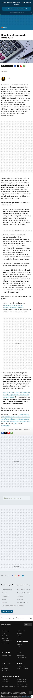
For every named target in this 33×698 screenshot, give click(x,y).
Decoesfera (5, 668)
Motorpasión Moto (22, 657)
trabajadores (20, 605)
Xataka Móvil (5, 636)
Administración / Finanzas (24, 589)
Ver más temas (7, 611)
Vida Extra (19, 636)
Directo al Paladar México (8, 686)
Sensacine (19, 644)
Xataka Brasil (5, 681)
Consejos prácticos (7, 589)
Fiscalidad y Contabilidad (15, 429)
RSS (15, 575)
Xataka (3, 633)
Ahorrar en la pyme (22, 602)
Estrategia (4, 593)
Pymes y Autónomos (22, 668)
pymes (4, 599)
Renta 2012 (28, 429)
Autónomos (20, 599)
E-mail (24, 66)
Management (5, 596)
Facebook (15, 66)
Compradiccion (6, 670)
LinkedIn (22, 575)
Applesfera (5, 638)
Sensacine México (22, 681)
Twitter (18, 66)
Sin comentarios (8, 66)
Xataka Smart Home (7, 640)
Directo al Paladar (6, 655)
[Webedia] (6, 626)
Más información (26, 696)
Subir (26, 624)
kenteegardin (5, 425)
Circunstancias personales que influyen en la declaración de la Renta (15, 417)
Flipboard (21, 66)
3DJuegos (19, 633)
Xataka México (5, 679)
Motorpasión (20, 655)
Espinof (19, 646)
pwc (15, 423)
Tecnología (20, 596)
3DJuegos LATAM (21, 679)
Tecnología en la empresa (9, 605)
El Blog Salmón (21, 666)
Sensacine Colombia (22, 684)
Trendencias (5, 666)
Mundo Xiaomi (5, 643)
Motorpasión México (22, 686)
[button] (8, 78)
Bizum (5, 27)
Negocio (4, 602)
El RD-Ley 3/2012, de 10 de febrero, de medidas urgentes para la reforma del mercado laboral (16, 395)
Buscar (30, 617)
